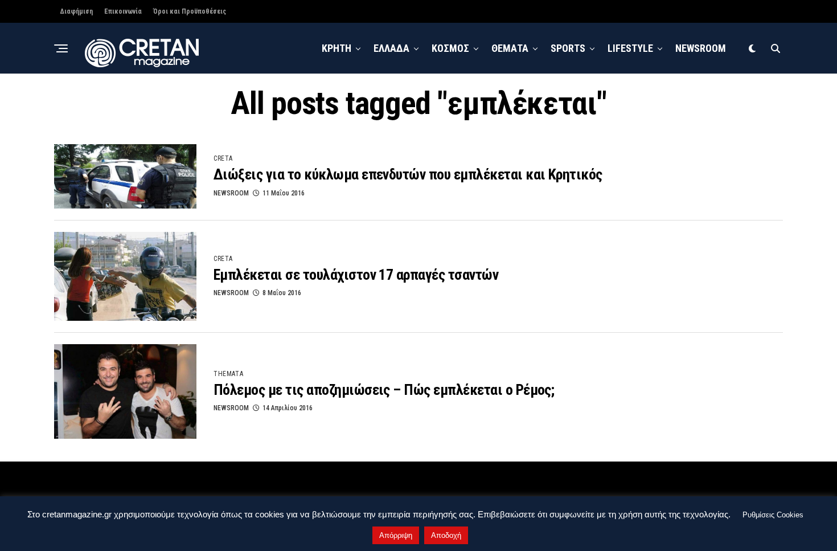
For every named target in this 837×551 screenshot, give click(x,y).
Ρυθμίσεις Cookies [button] (772, 515)
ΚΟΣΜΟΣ (450, 48)
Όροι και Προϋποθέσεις (189, 11)
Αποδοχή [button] (446, 535)
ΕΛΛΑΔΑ (391, 48)
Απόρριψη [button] (395, 535)
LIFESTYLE (630, 48)
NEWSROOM (700, 48)
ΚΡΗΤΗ (336, 48)
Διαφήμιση (76, 11)
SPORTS (568, 48)
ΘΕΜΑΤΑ (509, 48)
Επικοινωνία (123, 11)
